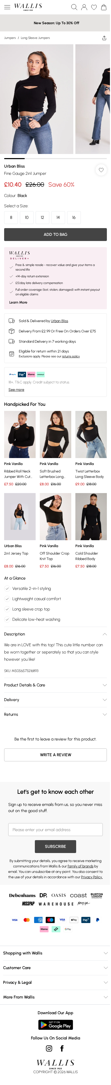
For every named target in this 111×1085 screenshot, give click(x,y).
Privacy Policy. (92, 877)
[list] (55, 101)
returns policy (71, 356)
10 (27, 217)
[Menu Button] (7, 7)
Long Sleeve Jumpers (35, 38)
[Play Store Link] (55, 1025)
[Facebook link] (62, 1048)
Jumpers (10, 38)
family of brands (80, 866)
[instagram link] (49, 1048)
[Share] (104, 37)
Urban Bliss (14, 166)
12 (42, 217)
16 (74, 217)
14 (58, 217)
